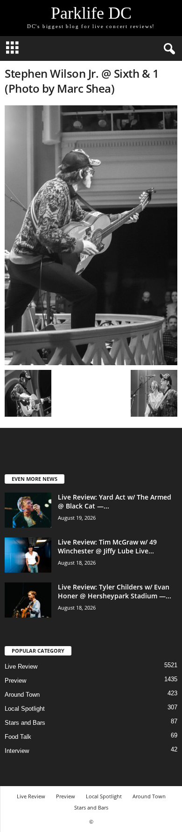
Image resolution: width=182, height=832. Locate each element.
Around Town (22, 694)
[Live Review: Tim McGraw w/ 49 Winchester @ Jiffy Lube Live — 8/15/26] (28, 555)
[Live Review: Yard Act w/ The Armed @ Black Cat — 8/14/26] (28, 510)
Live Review (21, 666)
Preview (15, 680)
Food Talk (18, 736)
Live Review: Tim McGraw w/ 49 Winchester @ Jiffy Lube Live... (107, 546)
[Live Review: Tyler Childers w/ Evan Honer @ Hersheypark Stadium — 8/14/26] (28, 600)
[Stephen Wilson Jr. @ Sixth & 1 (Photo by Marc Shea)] (91, 235)
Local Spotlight (25, 708)
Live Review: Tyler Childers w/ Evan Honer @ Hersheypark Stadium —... (114, 591)
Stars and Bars (25, 722)
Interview (17, 750)
